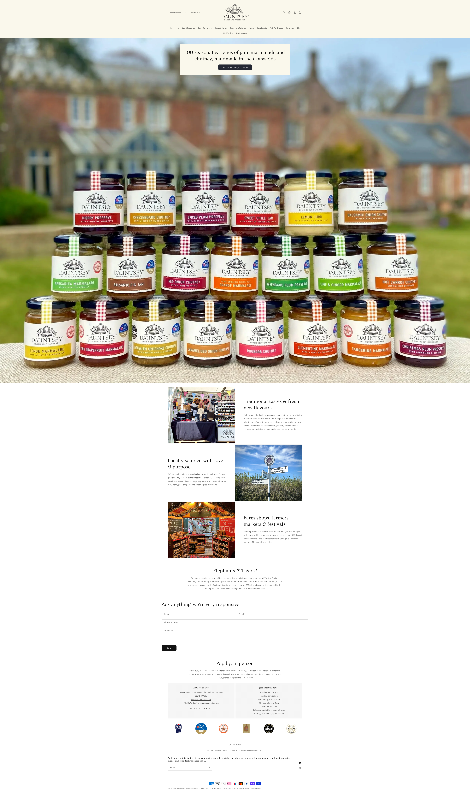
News (225, 751)
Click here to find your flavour (235, 67)
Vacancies (233, 751)
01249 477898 (201, 696)
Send (169, 648)
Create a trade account (249, 751)
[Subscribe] (209, 768)
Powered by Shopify (192, 788)
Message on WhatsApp (200, 708)
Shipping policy (244, 788)
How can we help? (213, 751)
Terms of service (256, 788)
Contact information (229, 788)
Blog (261, 751)
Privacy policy (205, 788)
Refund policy (216, 788)
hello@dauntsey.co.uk (201, 699)
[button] (195, 12)
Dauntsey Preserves (179, 788)
